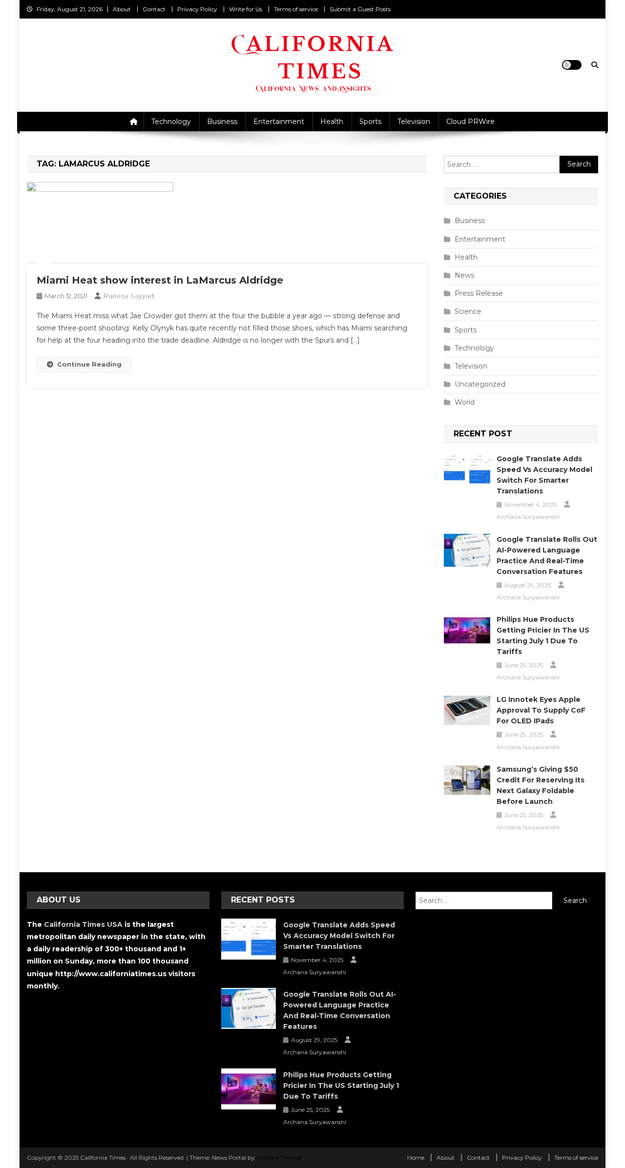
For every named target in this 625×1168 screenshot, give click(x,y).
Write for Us (245, 9)
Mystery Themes (279, 1157)
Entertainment (278, 121)
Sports (370, 121)
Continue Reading (89, 364)
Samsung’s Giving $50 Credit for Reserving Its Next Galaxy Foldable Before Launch (540, 785)
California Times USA (83, 924)
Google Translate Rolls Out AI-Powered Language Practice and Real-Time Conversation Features (547, 555)
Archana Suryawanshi (528, 516)
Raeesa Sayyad (128, 295)
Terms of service (296, 9)
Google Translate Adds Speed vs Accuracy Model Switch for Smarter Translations (544, 474)
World (465, 402)
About (122, 9)
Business (222, 121)
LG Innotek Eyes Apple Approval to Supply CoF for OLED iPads (541, 710)
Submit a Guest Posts (360, 9)
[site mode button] (572, 65)
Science (468, 311)
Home (415, 1157)
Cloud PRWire (470, 121)
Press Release (479, 293)
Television (413, 121)
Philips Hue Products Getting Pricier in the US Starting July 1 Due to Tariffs (543, 635)
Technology (171, 121)
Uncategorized (480, 384)
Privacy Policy (197, 9)
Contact (154, 9)
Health (331, 121)
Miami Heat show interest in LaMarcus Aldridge (160, 280)
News (464, 275)
